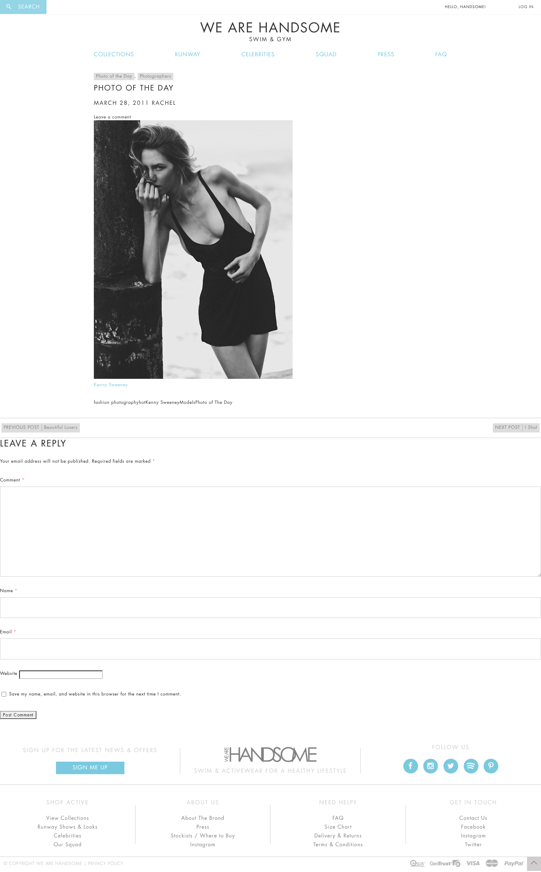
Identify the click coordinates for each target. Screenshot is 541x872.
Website (8, 674)
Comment (12, 480)
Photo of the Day (114, 76)
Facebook (473, 827)
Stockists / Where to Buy (203, 836)
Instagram (202, 844)
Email (8, 632)
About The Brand (202, 818)
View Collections (67, 818)
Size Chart (338, 827)
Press (386, 54)
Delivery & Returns (338, 836)
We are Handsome (67, 7)
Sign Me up (90, 767)
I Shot (516, 428)
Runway (188, 54)
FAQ (441, 54)
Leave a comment (112, 117)
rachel (164, 103)
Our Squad (68, 844)
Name (9, 591)
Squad (326, 54)
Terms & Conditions (338, 844)
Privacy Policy (105, 864)
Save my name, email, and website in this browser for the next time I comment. (95, 694)
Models (187, 403)
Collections (114, 54)
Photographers (155, 76)
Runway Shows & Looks (68, 827)
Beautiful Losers (41, 428)
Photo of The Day (214, 403)
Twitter (473, 844)
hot (142, 403)
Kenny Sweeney (111, 385)
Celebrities (258, 54)
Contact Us (473, 818)
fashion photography (116, 403)
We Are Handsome (270, 32)
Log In (526, 7)
